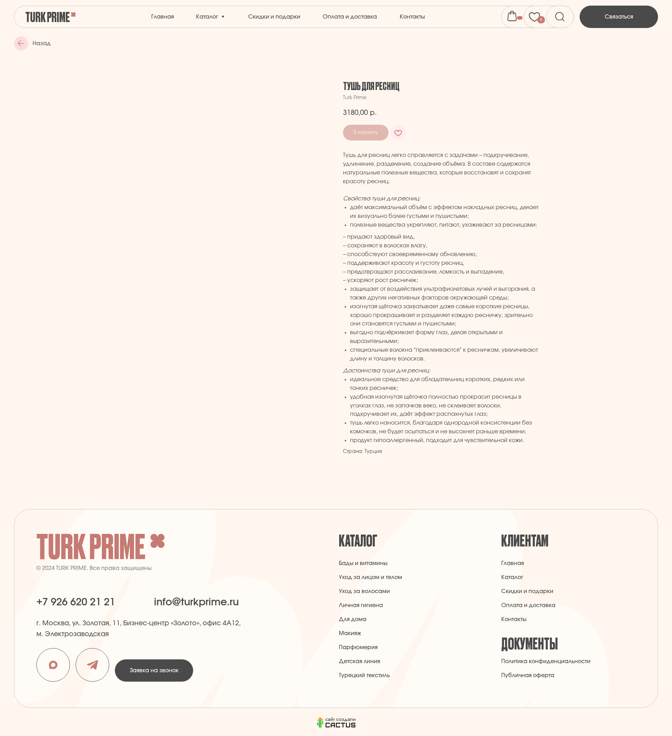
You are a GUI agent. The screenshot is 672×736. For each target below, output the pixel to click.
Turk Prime (47, 16)
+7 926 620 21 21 (75, 602)
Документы (529, 643)
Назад (42, 43)
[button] (619, 17)
